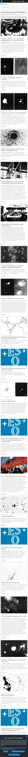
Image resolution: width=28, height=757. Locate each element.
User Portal (19, 1)
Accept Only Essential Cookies (18, 751)
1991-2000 (19, 17)
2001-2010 (14, 17)
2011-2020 (8, 17)
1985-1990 (24, 17)
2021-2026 (3, 17)
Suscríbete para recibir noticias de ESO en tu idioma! (11, 14)
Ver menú (4, 4)
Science (14, 1)
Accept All (6, 751)
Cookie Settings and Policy (14, 754)
